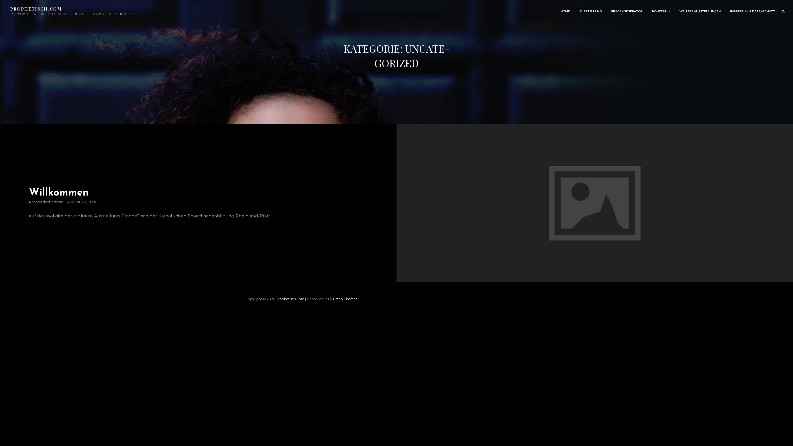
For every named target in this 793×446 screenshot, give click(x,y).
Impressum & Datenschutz (752, 11)
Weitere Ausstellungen (700, 11)
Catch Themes (345, 299)
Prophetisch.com (36, 9)
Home (565, 11)
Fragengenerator (627, 11)
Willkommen (59, 193)
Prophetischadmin (46, 202)
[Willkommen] (594, 203)
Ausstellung (590, 11)
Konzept (659, 11)
